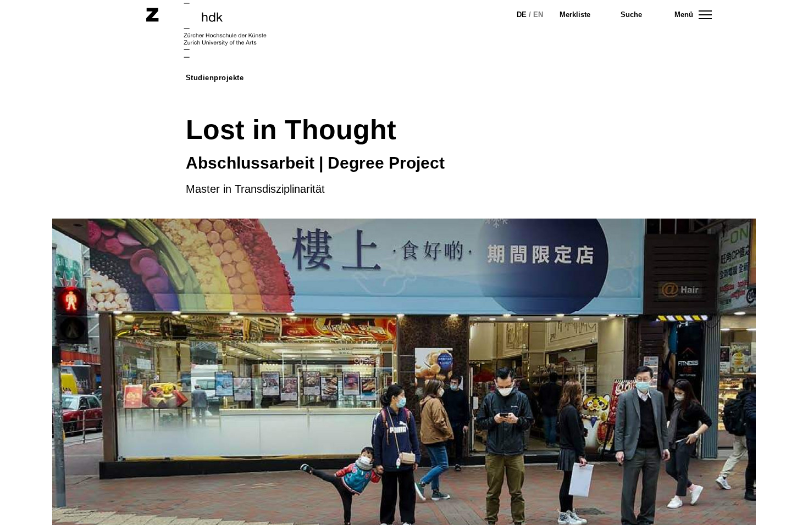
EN (538, 14)
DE (522, 14)
